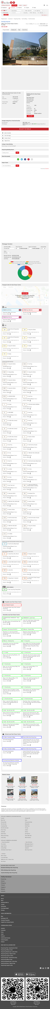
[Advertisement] (25, 78)
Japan (2, 934)
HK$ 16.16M (22, 785)
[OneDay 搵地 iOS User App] (19, 974)
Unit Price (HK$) (7, 246)
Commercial (12, 7)
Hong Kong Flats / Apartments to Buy (9, 957)
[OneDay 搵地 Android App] (30, 974)
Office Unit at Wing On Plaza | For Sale (10, 787)
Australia (3, 928)
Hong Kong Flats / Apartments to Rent (9, 948)
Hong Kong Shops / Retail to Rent (8, 953)
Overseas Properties (6, 5)
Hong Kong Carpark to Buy (7, 965)
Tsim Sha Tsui (3, 824)
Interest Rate (43, 246)
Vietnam (3, 881)
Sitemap (2, 910)
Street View (25, 29)
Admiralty (3, 831)
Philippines (3, 883)
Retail (35, 7)
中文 (47, 5)
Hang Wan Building (34, 783)
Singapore (3, 887)
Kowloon (3, 853)
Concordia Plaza (4, 857)
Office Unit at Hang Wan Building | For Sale (34, 787)
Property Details (6, 29)
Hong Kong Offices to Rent (7, 950)
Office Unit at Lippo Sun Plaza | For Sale (10, 799)
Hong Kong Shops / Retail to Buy (8, 963)
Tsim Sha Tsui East (4, 828)
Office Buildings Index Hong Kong (8, 870)
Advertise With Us (5, 902)
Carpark (27, 7)
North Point (3, 833)
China (2, 932)
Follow (30, 116)
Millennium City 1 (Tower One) (7, 859)
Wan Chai (3, 820)
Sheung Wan (3, 822)
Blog (2, 916)
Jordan (26, 829)
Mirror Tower (3, 855)
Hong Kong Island (5, 842)
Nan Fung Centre (28, 849)
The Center (3, 844)
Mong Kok (27, 824)
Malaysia (3, 889)
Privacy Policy (35, 1006)
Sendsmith (47, 168)
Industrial (20, 7)
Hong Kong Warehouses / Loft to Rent (9, 951)
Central (2, 818)
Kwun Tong (3, 829)
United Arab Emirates (5, 938)
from (31, 12)
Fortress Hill (27, 818)
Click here (25, 293)
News (2, 900)
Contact (2, 904)
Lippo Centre (4, 846)
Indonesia (3, 891)
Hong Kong (3, 879)
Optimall (27, 848)
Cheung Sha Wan (28, 822)
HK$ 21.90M (10, 797)
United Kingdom (4, 939)
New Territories (28, 842)
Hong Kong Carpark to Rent (7, 955)
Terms (5, 251)
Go (17, 152)
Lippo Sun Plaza (10, 796)
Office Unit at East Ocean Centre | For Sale (22, 799)
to (35, 10)
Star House (3, 861)
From (26, 10)
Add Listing (14, 5)
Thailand (3, 885)
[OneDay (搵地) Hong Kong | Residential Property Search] (8, 2)
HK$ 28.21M (10, 785)
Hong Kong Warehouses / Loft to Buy (9, 961)
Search (6, 14)
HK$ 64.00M (34, 785)
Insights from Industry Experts (7, 922)
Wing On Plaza (10, 783)
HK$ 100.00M (34, 797)
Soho (26, 820)
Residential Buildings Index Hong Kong (9, 867)
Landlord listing (5, 12)
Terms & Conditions (29, 1006)
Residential (4, 7)
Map (19, 29)
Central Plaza (3, 848)
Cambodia (3, 930)
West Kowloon (28, 837)
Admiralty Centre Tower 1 (6, 849)
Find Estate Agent (5, 908)
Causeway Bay (4, 826)
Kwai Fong (27, 826)
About (2, 898)
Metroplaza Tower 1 (29, 846)
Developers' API (4, 918)
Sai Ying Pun (27, 833)
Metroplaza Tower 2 (29, 844)
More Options (44, 15)
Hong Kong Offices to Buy (6, 959)
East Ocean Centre (22, 796)
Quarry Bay (3, 837)
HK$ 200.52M (22, 797)
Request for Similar (25, 129)
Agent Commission (32, 246)
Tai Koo (26, 831)
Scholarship (3, 906)
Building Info (13, 29)
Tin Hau (26, 828)
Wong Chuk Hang (4, 835)
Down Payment (19, 246)
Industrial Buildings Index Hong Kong (9, 872)
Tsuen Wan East (28, 835)
